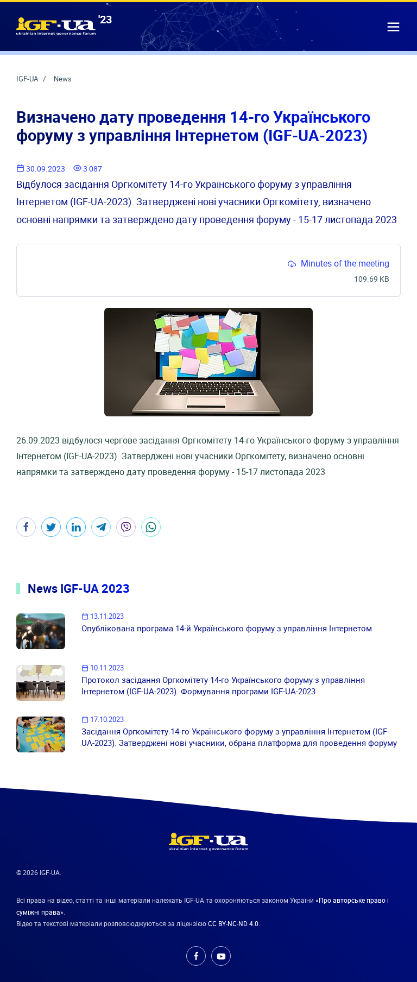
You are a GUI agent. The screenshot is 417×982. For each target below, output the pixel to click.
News (63, 79)
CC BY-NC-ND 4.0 (233, 924)
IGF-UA (28, 79)
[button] (393, 26)
